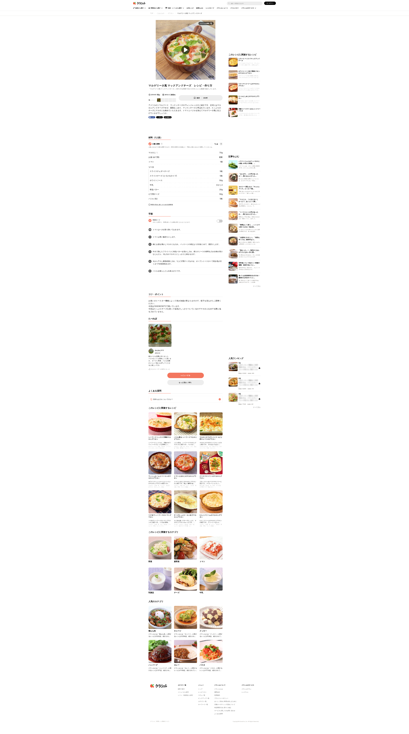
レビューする (185, 375)
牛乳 (151, 185)
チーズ (176, 592)
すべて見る (257, 286)
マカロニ (152, 153)
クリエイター (234, 8)
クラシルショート (222, 8)
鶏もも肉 (152, 631)
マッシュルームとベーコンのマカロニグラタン (159, 477)
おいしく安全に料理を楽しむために (225, 701)
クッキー (203, 631)
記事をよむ (199, 8)
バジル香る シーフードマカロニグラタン (185, 438)
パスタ (202, 665)
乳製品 (151, 592)
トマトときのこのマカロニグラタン (185, 477)
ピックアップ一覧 (203, 698)
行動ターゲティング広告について (224, 704)
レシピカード (210, 8)
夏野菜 (176, 561)
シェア (152, 117)
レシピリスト (202, 692)
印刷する (168, 117)
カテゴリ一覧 (202, 701)
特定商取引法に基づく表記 (222, 707)
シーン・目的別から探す (185, 695)
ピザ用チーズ (153, 194)
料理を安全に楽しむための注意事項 (162, 204)
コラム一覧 (201, 695)
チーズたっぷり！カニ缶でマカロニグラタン (185, 516)
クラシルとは (218, 689)
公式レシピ (190, 8)
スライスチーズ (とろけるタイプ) (163, 176)
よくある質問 (218, 714)
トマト (151, 162)
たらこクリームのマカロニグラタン (211, 516)
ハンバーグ (153, 665)
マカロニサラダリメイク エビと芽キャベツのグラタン (211, 438)
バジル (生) (153, 199)
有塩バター (154, 189)
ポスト (160, 117)
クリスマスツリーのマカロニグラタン (211, 477)
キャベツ (177, 631)
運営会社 (217, 692)
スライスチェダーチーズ (160, 171)
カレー (176, 665)
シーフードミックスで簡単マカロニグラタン (159, 438)
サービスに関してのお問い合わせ (224, 710)
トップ (200, 689)
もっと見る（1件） (185, 382)
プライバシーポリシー (221, 698)
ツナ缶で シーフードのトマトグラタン (159, 516)
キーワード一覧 (203, 704)
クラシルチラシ (246, 689)
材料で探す (181, 689)
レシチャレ (245, 692)
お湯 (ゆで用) (153, 157)
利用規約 (217, 695)
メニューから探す (183, 692)
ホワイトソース (156, 180)
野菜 (150, 561)
